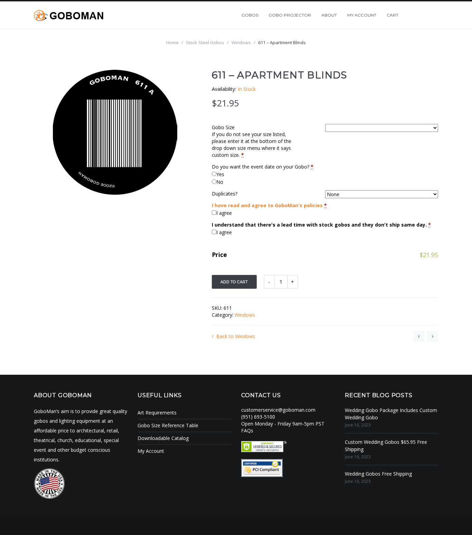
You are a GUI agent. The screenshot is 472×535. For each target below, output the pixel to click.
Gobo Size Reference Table (168, 425)
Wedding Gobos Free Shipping (378, 473)
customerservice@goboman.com (278, 410)
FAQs (247, 430)
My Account (151, 451)
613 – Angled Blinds (432, 336)
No (219, 182)
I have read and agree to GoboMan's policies (267, 205)
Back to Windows (235, 336)
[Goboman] (68, 15)
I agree (224, 213)
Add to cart (234, 281)
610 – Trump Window (418, 336)
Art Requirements (157, 412)
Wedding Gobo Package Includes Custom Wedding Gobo (391, 414)
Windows (241, 42)
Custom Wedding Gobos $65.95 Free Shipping (386, 445)
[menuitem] (249, 15)
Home (172, 42)
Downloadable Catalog (163, 438)
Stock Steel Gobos (205, 42)
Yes (220, 174)
